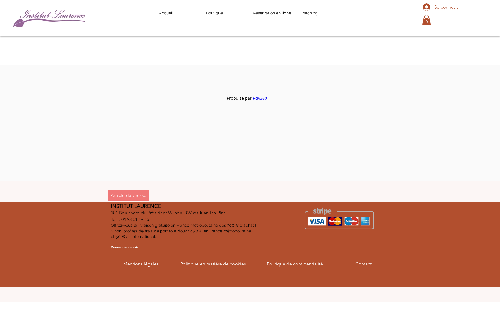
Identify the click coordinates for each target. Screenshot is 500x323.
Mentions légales (141, 264)
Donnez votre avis (124, 247)
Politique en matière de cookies (213, 264)
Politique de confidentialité (295, 264)
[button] (426, 20)
